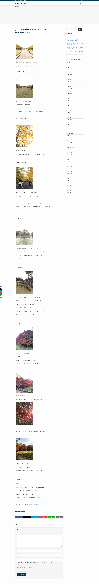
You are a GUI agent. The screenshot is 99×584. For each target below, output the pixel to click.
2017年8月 (70, 98)
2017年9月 (70, 95)
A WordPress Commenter (76, 59)
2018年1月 (70, 86)
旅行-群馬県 (70, 173)
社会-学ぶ (69, 192)
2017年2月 (70, 112)
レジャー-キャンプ (71, 145)
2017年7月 (70, 100)
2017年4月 (70, 107)
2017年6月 (70, 103)
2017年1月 (70, 114)
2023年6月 (70, 67)
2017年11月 (70, 91)
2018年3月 (70, 81)
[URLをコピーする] (59, 517)
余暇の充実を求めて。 (22, 3)
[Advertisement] (49, 15)
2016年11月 (70, 119)
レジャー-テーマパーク (72, 149)
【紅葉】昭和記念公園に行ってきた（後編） (30, 504)
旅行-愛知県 (70, 168)
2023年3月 (70, 72)
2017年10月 (70, 93)
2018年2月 (70, 84)
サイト (18, 557)
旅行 (68, 161)
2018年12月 (70, 74)
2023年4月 (70, 69)
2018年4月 (70, 79)
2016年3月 (70, 126)
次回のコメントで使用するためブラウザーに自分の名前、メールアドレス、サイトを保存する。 (35, 562)
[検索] (83, 0)
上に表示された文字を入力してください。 (24, 567)
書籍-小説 (69, 185)
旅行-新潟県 (70, 171)
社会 (68, 187)
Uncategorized (70, 133)
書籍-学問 (69, 183)
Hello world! (68, 36)
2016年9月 (70, 124)
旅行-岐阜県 (70, 166)
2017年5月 (70, 105)
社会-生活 (69, 194)
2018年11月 (70, 76)
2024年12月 (70, 65)
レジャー (17, 32)
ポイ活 (69, 135)
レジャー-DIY (70, 142)
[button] (19, 517)
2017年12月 (70, 88)
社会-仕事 (69, 190)
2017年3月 (70, 110)
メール (18, 553)
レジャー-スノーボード (72, 147)
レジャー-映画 (70, 154)
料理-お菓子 (70, 159)
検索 (80, 29)
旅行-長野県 (70, 175)
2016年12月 (70, 117)
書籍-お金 (69, 180)
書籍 (68, 178)
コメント (19, 533)
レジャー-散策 (22, 32)
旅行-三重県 (70, 164)
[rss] (81, 0)
